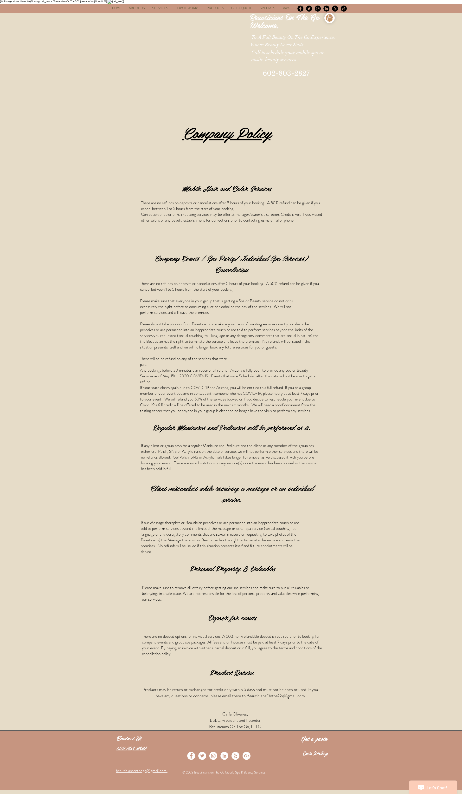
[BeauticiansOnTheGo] (318, 9)
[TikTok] (344, 9)
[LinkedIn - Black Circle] (326, 9)
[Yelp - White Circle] (235, 756)
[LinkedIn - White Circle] (224, 756)
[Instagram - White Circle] (213, 756)
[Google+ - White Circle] (246, 756)
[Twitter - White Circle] (202, 756)
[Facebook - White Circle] (191, 756)
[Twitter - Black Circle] (309, 9)
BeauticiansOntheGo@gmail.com (276, 696)
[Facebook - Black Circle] (300, 9)
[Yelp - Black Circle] (335, 9)
